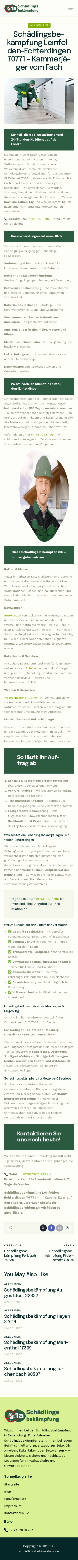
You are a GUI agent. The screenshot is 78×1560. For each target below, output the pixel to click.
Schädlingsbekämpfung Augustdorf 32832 (34, 1293)
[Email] (59, 1227)
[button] (71, 8)
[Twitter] (43, 1227)
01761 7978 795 (38, 218)
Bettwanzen (12, 615)
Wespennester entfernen (21, 697)
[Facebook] (51, 1227)
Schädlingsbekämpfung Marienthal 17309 (36, 1345)
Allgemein (39, 25)
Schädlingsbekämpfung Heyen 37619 (37, 1319)
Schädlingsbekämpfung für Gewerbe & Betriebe (37, 1078)
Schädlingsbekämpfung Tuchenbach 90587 (34, 1372)
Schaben (32, 668)
